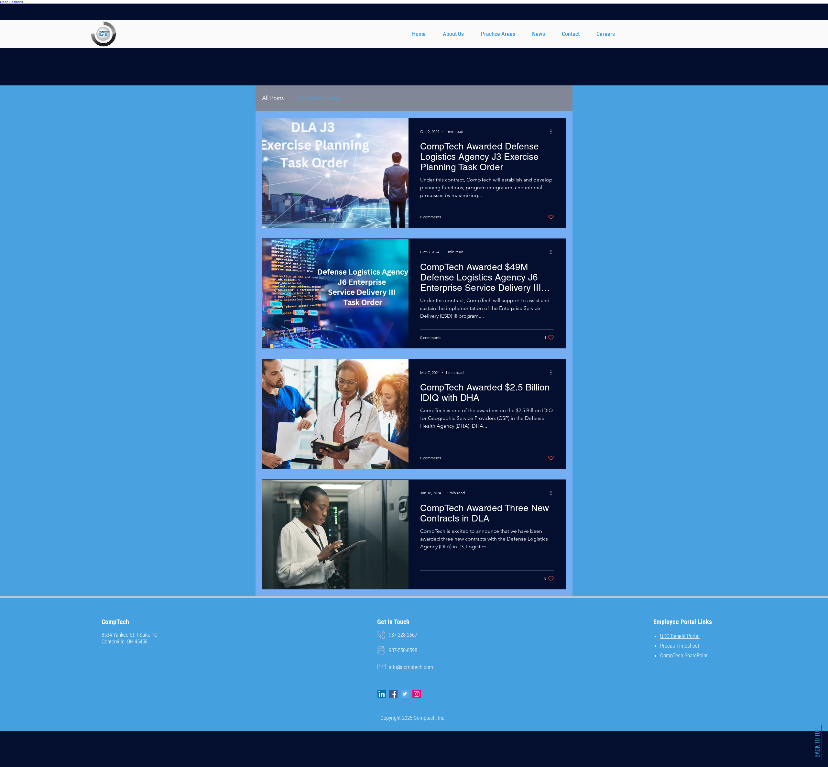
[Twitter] (405, 694)
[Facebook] (393, 694)
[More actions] (553, 131)
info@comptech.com (411, 667)
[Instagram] (416, 694)
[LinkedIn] (381, 694)
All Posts (273, 98)
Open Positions (11, 2)
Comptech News (319, 98)
